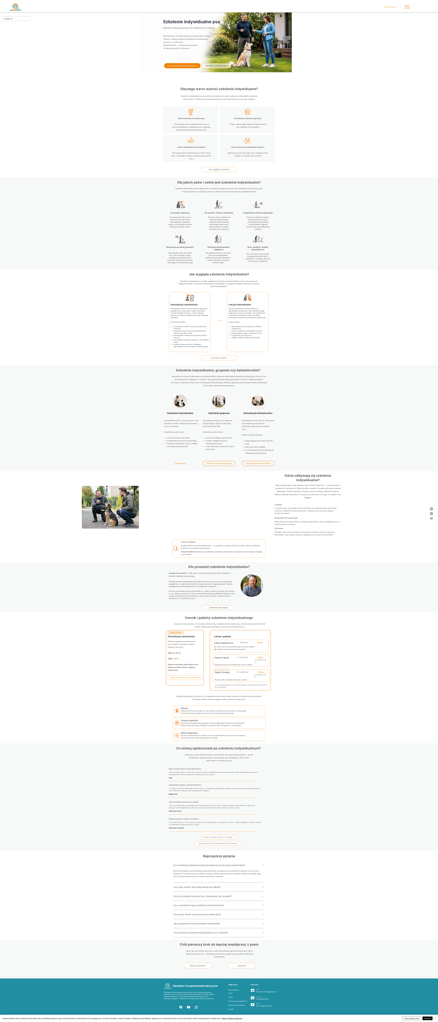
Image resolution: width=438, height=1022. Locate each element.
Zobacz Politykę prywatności (232, 1018)
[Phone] (252, 997)
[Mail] (252, 990)
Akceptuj (427, 1018)
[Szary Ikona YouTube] (431, 518)
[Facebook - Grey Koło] (431, 508)
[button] (407, 7)
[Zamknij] (435, 1018)
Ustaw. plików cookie (411, 1018)
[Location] (252, 1004)
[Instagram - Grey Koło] (431, 513)
